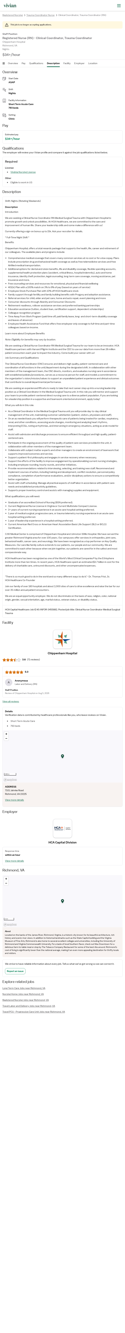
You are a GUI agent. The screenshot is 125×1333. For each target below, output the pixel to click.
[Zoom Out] (6, 738)
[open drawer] (119, 5)
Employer (79, 63)
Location (92, 63)
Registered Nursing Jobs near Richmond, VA (25, 1000)
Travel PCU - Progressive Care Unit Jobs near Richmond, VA (33, 1011)
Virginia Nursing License (23, 172)
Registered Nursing (12, 15)
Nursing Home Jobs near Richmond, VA (23, 994)
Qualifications (36, 63)
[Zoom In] (6, 734)
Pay (23, 63)
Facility (67, 63)
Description (53, 63)
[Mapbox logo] (10, 780)
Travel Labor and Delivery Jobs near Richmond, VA (28, 1006)
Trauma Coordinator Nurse (40, 15)
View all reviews (10, 701)
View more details (14, 800)
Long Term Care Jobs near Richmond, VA (23, 988)
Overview (13, 63)
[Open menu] (4, 63)
